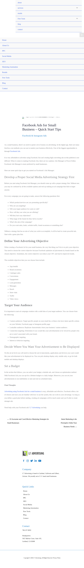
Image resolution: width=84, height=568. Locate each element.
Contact (5, 88)
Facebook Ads (15, 151)
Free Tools (21, 19)
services (20, 8)
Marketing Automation (10, 67)
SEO (4, 62)
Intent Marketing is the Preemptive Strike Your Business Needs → (69, 419)
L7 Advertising (35, 407)
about (20, 3)
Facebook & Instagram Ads (34, 135)
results (20, 13)
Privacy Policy (56, 558)
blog (19, 24)
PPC (3, 51)
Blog (4, 83)
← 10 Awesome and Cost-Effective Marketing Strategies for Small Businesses (28, 419)
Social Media (6, 56)
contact (20, 29)
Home (4, 40)
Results (4, 72)
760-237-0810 (26, 530)
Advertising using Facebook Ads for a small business (22, 391)
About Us (5, 45)
